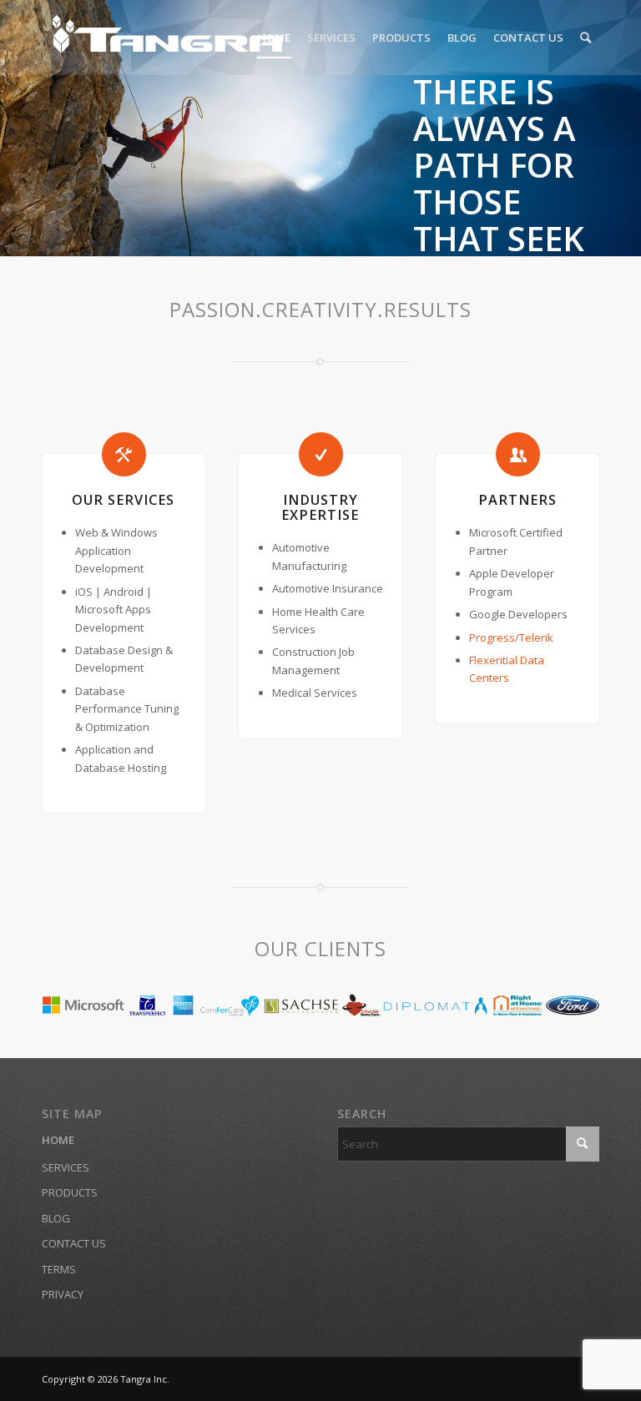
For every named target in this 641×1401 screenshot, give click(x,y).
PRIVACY (62, 1294)
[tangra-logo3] (167, 37)
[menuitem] (274, 37)
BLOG (56, 1218)
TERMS (59, 1269)
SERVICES (65, 1167)
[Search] (585, 37)
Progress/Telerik (511, 637)
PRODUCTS (70, 1192)
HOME (58, 1139)
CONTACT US (74, 1243)
